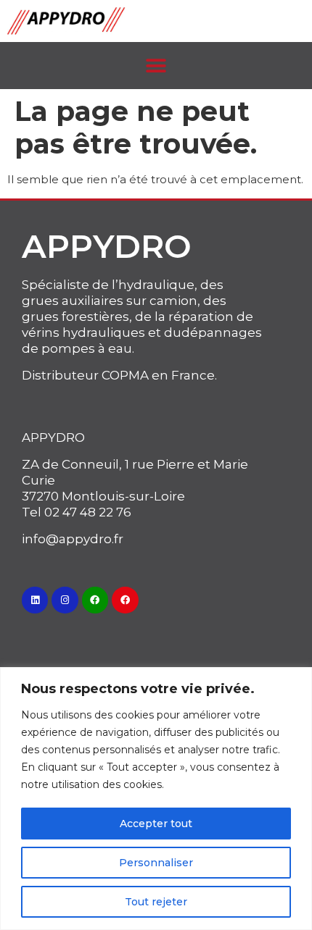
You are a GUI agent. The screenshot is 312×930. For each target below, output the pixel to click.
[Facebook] (95, 600)
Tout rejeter (156, 901)
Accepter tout (156, 823)
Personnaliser (156, 862)
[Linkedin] (35, 600)
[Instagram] (65, 600)
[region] (156, 798)
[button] (156, 65)
